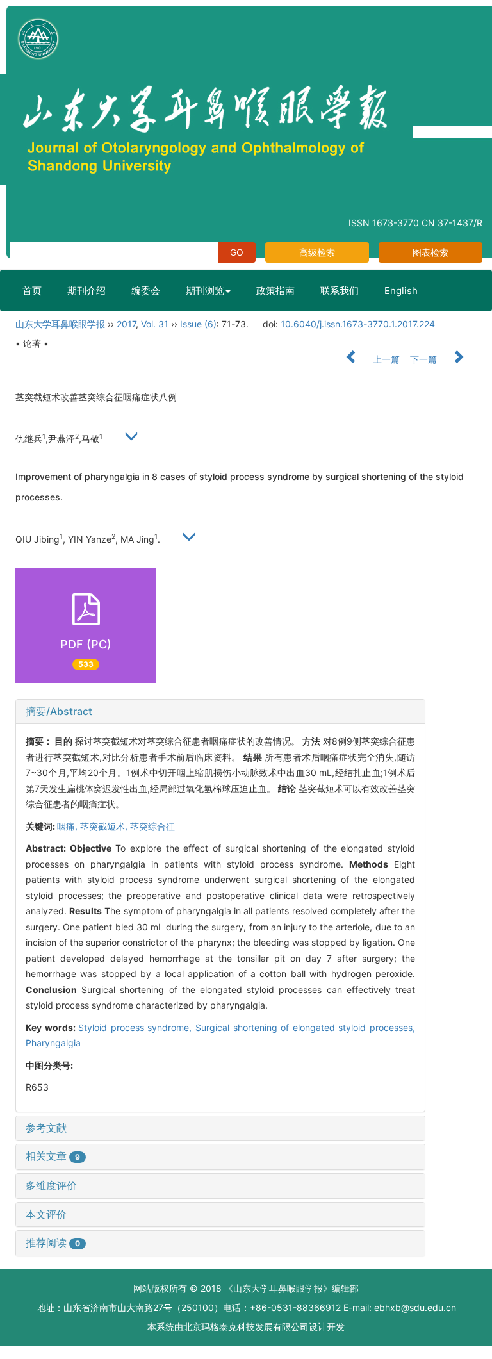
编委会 (145, 290)
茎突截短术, (105, 826)
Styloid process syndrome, (136, 1027)
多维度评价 (51, 1185)
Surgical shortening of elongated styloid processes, (305, 1027)
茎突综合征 (152, 826)
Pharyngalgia (53, 1042)
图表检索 (430, 252)
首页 (32, 290)
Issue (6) (198, 323)
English (401, 290)
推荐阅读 (53, 1242)
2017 (126, 323)
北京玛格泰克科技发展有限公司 (246, 1326)
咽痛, (68, 826)
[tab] (220, 712)
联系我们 (339, 290)
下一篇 (424, 359)
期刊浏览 (205, 290)
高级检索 (317, 252)
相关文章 (53, 1155)
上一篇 (385, 359)
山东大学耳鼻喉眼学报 (60, 323)
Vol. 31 (154, 323)
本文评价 (46, 1214)
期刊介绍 (86, 290)
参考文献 (46, 1127)
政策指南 (275, 290)
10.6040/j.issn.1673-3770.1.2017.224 (358, 323)
